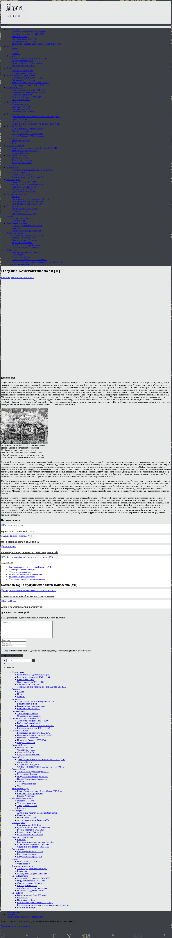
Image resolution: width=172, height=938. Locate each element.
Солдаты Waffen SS (21, 99)
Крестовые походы (15, 145)
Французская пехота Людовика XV (28, 177)
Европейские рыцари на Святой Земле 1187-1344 (34, 148)
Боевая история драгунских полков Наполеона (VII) (30, 567)
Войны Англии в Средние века (20, 75)
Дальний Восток (14, 102)
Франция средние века (16, 223)
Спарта (15, 138)
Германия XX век (14, 87)
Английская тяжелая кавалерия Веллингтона (32, 170)
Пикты (15, 51)
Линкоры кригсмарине (22, 70)
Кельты (15, 49)
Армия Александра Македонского (27, 129)
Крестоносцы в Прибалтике (24, 150)
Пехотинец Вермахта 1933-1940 (26, 97)
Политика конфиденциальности (16, 926)
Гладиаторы (17, 255)
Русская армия (13, 179)
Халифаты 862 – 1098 (22, 162)
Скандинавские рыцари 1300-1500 (28, 204)
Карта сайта (11, 914)
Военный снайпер (20, 36)
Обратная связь (13, 912)
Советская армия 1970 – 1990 (25, 39)
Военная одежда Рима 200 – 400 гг (28, 252)
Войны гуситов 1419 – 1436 (24, 209)
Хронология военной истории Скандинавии (27, 579)
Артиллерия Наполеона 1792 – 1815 (28, 235)
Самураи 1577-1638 (21, 107)
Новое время (12, 167)
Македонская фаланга (22, 131)
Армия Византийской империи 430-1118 (30, 58)
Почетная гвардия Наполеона (25, 247)
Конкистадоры (18, 172)
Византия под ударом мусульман (27, 63)
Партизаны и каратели (22, 95)
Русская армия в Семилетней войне (28, 184)
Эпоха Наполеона (14, 233)
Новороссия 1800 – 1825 (23, 218)
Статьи (9, 216)
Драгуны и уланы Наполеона (25, 240)
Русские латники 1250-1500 (24, 192)
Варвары (10, 46)
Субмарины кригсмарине (23, 73)
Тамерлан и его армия (22, 160)
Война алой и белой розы (23, 80)
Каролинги (17, 228)
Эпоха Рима (11, 250)
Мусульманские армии (16, 155)
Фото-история (18, 221)
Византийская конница (22, 61)
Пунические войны (21, 257)
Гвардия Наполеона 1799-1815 (26, 238)
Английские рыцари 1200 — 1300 (27, 78)
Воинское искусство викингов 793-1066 (30, 199)
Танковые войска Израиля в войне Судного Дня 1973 (36, 44)
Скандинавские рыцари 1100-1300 (27, 201)
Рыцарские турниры (21, 211)
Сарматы (16, 53)
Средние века (12, 206)
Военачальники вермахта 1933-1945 (28, 90)
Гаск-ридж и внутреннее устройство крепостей (28, 574)
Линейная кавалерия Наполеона (26, 245)
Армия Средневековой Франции (27, 225)
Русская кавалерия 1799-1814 (25, 187)
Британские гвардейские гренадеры (28, 32)
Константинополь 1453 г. (23, 65)
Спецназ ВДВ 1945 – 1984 (24, 41)
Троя (14, 143)
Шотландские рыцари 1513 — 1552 (28, 85)
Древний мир (12, 114)
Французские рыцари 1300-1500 (26, 230)
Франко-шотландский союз (20, 572)
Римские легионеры (21, 264)
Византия (10, 56)
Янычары (16, 165)
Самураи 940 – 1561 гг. (22, 109)
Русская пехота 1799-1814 (23, 189)
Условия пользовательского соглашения (24, 917)
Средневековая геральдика (24, 213)
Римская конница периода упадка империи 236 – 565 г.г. (38, 262)
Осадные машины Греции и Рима (27, 133)
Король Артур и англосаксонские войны (30, 82)
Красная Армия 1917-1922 (24, 182)
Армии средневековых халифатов (22, 569)
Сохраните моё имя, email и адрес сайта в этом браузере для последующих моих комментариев (47, 651)
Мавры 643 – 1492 (20, 158)
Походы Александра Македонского (28, 136)
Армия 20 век (12, 29)
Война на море (13, 68)
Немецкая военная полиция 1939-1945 (29, 92)
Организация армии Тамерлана (22, 577)
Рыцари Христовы (20, 153)
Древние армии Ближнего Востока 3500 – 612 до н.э (36, 116)
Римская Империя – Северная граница (29, 259)
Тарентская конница (21, 141)
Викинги (16, 196)
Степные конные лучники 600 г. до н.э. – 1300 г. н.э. (36, 124)
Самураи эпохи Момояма (23, 112)
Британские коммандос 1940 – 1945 (28, 34)
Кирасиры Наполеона (22, 242)
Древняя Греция (13, 126)
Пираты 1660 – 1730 (21, 175)
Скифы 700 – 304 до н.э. (23, 121)
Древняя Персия (19, 119)
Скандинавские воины (16, 194)
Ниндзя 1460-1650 (20, 104)
